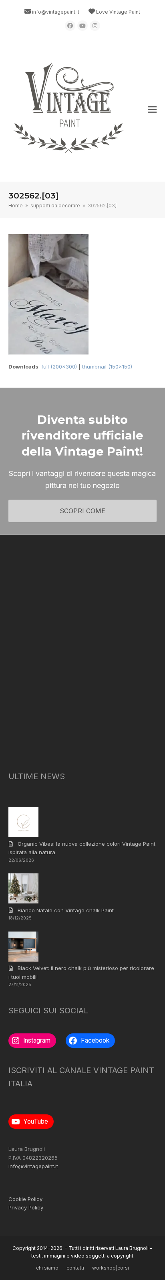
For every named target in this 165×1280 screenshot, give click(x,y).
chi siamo (47, 1268)
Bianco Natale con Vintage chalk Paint (66, 910)
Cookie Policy (25, 1199)
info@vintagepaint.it (55, 12)
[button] (152, 109)
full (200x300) (59, 366)
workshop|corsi (110, 1268)
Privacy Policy (25, 1207)
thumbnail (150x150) (107, 366)
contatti (75, 1268)
